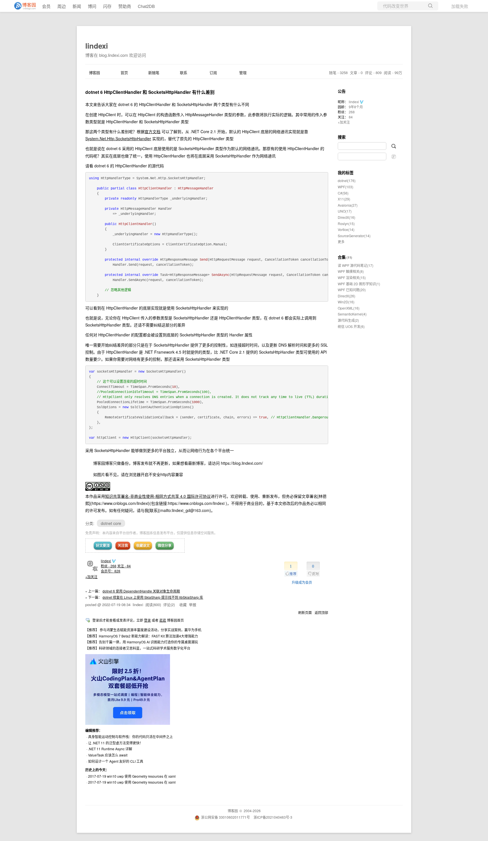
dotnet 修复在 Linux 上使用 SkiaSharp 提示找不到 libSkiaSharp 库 (153, 597)
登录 (147, 620)
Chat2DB (146, 6)
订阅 (213, 72)
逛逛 (162, 620)
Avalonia (348, 205)
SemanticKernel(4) (352, 314)
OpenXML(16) (349, 308)
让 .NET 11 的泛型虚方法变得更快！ (115, 742)
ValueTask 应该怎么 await (107, 755)
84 (351, 116)
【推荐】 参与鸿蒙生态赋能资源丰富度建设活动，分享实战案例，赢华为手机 (143, 629)
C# (343, 193)
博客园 (94, 72)
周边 (61, 6)
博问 (92, 6)
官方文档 (152, 131)
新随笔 (153, 72)
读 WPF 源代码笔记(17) (355, 265)
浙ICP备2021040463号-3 (273, 817)
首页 (124, 72)
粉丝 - (108, 565)
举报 (192, 604)
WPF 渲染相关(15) (352, 277)
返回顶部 (321, 612)
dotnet (347, 180)
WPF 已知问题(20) (352, 289)
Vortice (346, 229)
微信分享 (164, 545)
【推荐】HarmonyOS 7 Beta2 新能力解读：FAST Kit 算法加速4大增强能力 (141, 636)
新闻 (77, 6)
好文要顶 (103, 545)
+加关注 (91, 576)
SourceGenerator (354, 235)
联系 (183, 72)
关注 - (124, 565)
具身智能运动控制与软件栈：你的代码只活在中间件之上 (130, 736)
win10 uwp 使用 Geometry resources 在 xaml (141, 776)
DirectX (346, 217)
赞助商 (124, 6)
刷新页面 (305, 612)
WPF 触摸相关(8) (351, 271)
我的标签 (346, 172)
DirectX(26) (346, 295)
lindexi (96, 45)
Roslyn (346, 223)
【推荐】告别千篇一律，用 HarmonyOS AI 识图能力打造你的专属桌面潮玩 (141, 641)
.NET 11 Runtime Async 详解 (110, 748)
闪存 (107, 6)
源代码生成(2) (348, 320)
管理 (243, 72)
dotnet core (111, 523)
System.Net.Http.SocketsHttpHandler (118, 138)
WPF (345, 186)
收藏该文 (143, 545)
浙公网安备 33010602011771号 (225, 817)
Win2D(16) (346, 301)
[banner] (22, 6)
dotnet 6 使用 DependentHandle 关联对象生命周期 (141, 591)
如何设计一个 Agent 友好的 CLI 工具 (115, 761)
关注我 (123, 545)
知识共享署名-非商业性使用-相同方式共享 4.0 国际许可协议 (158, 496)
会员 (46, 6)
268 (352, 111)
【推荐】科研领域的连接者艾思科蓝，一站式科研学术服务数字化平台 (137, 648)
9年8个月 (356, 106)
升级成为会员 (302, 582)
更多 (341, 241)
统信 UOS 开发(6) (351, 326)
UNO (345, 211)
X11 (344, 198)
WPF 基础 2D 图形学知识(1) (359, 283)
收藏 (183, 604)
